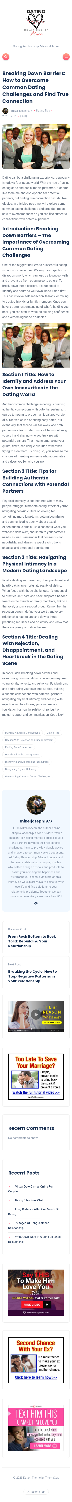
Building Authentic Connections (22, 732)
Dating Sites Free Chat (29, 1200)
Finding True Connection (18, 747)
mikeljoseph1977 (21, 110)
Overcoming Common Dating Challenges (27, 776)
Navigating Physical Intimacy (20, 769)
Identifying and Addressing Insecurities (27, 761)
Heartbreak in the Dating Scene (22, 754)
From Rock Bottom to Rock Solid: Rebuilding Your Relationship (32, 941)
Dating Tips (43, 110)
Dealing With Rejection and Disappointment (29, 740)
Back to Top (38, 1491)
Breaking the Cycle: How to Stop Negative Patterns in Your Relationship (32, 976)
